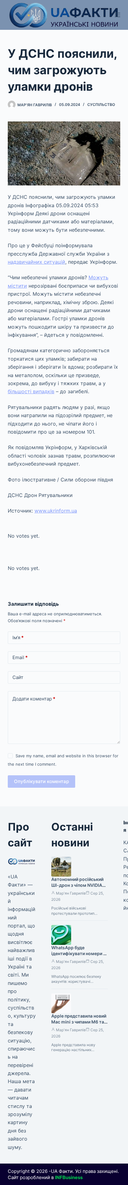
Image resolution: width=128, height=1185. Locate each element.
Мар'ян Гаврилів (71, 893)
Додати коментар (33, 699)
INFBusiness (69, 1177)
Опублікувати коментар (41, 781)
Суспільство (101, 104)
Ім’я (18, 637)
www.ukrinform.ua (55, 511)
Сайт (17, 677)
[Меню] (117, 15)
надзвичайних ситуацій (36, 262)
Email (20, 657)
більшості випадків (31, 391)
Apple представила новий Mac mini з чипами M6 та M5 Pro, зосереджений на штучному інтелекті (78, 1024)
